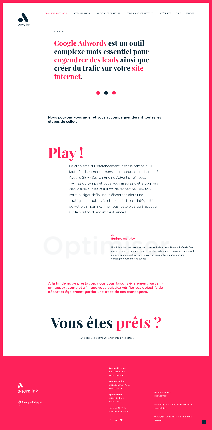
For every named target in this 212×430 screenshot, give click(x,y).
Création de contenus (108, 13)
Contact (190, 13)
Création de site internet (140, 13)
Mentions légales (162, 392)
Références (165, 13)
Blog (178, 13)
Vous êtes (106, 322)
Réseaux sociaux (82, 13)
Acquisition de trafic (56, 13)
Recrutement (160, 396)
